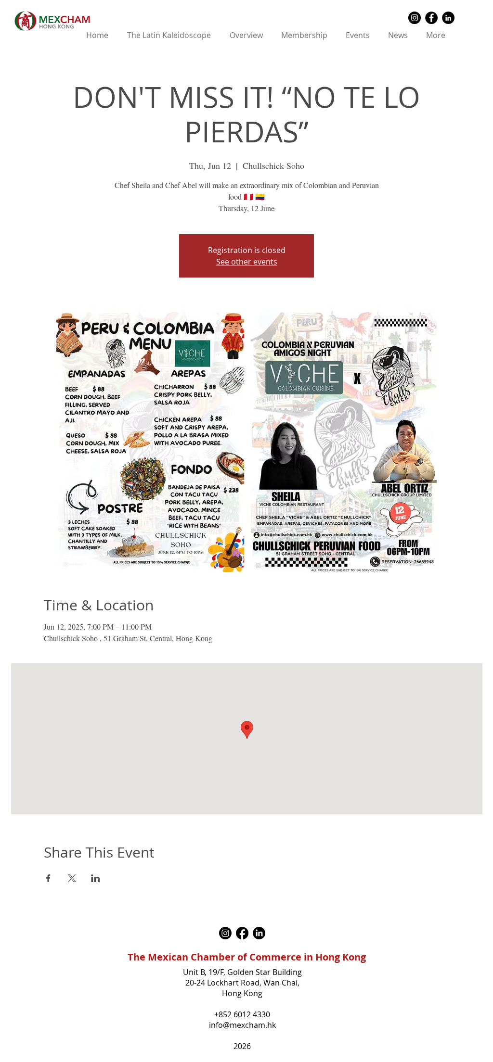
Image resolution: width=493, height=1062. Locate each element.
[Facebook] (242, 933)
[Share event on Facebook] (48, 878)
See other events (246, 261)
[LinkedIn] (259, 933)
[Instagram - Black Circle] (414, 18)
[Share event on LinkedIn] (95, 878)
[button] (246, 35)
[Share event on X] (72, 878)
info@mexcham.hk (242, 1025)
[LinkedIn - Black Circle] (448, 18)
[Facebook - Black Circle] (431, 18)
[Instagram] (225, 933)
